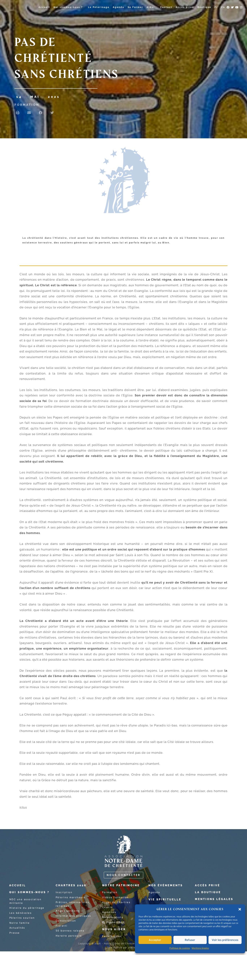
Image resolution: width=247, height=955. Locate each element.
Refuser (190, 940)
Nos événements (165, 885)
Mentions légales (200, 948)
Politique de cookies (179, 948)
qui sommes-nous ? (29, 892)
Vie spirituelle (164, 899)
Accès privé (185, 7)
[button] (240, 909)
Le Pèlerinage (98, 7)
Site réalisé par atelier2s (123, 947)
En (223, 7)
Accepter (155, 940)
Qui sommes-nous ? (68, 7)
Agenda (118, 7)
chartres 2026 (71, 885)
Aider (151, 7)
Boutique (204, 7)
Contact (166, 7)
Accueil (44, 7)
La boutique (208, 892)
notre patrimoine (121, 885)
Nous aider (114, 929)
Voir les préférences (225, 940)
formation (26, 105)
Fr (216, 7)
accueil (17, 885)
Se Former (135, 7)
